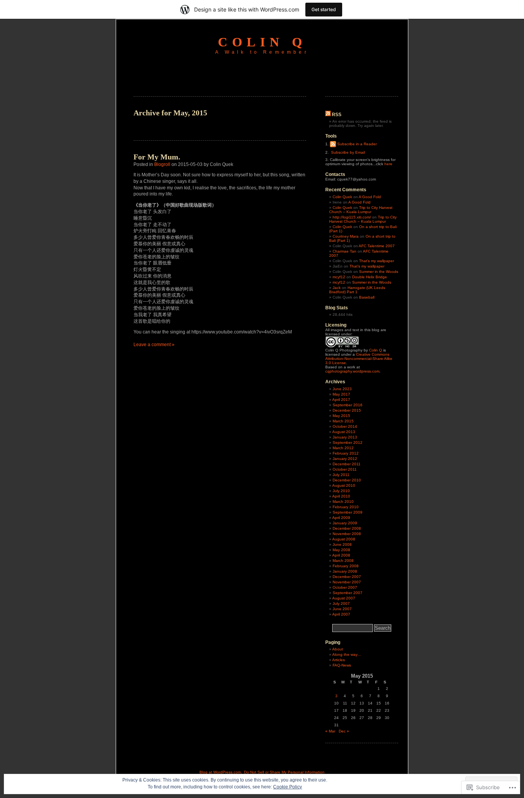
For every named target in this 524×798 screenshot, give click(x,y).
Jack (337, 288)
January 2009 (345, 523)
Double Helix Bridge (369, 277)
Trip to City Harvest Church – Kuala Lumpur (360, 209)
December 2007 (347, 577)
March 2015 (343, 421)
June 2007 (342, 609)
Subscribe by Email (348, 152)
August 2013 (343, 432)
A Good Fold (370, 197)
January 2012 (345, 458)
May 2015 (341, 416)
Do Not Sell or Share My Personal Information (284, 772)
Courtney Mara (346, 236)
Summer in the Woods (378, 271)
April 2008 (341, 555)
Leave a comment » (154, 344)
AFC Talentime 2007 (377, 246)
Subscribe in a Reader (357, 143)
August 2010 (343, 485)
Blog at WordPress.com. (220, 772)
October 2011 (345, 469)
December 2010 (347, 480)
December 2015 (347, 410)
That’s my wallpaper (376, 261)
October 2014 (345, 426)
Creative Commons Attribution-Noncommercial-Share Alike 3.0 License (358, 358)
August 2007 (343, 598)
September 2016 (348, 405)
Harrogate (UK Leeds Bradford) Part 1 (357, 290)
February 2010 (346, 507)
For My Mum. (156, 157)
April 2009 (341, 518)
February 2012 (346, 453)
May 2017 (341, 394)
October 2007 (345, 587)
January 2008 (345, 571)
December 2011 (347, 464)
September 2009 (348, 512)
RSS (336, 114)
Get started (323, 9)
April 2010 (341, 496)
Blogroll (162, 164)
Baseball (366, 297)
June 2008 (342, 544)
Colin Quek (342, 197)
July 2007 (341, 603)
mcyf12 (339, 277)
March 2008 (343, 560)
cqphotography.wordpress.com (352, 371)
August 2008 (343, 539)
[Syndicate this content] (328, 114)
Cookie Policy (287, 787)
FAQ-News (342, 665)
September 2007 (348, 593)
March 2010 (343, 501)
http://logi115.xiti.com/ (352, 217)
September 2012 (348, 442)
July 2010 (341, 491)
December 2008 (347, 528)
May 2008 (341, 550)
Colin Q (262, 42)
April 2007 (341, 614)
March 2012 (343, 448)
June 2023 (342, 389)
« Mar (330, 731)
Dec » (344, 731)
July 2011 (341, 475)
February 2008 (346, 566)
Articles (338, 660)
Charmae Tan (344, 251)
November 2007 (347, 582)
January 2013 (345, 437)
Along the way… (346, 654)
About (337, 649)
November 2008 (347, 534)
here (388, 164)
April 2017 (341, 399)
